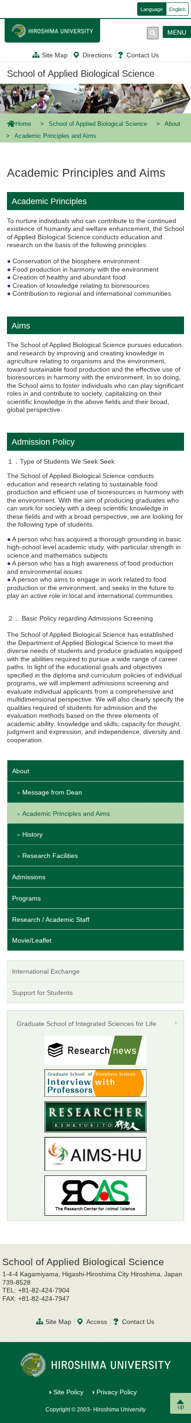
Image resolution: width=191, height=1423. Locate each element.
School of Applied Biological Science (80, 73)
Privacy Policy (116, 1392)
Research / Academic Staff (50, 919)
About (172, 124)
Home (23, 124)
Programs (26, 898)
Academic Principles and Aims (66, 813)
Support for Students (42, 992)
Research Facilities (50, 855)
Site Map (55, 55)
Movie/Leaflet (31, 940)
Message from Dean (52, 792)
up (181, 1406)
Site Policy (68, 1392)
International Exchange (46, 971)
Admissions (28, 877)
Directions (97, 55)
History (32, 834)
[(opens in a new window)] (95, 1083)
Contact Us (143, 55)
